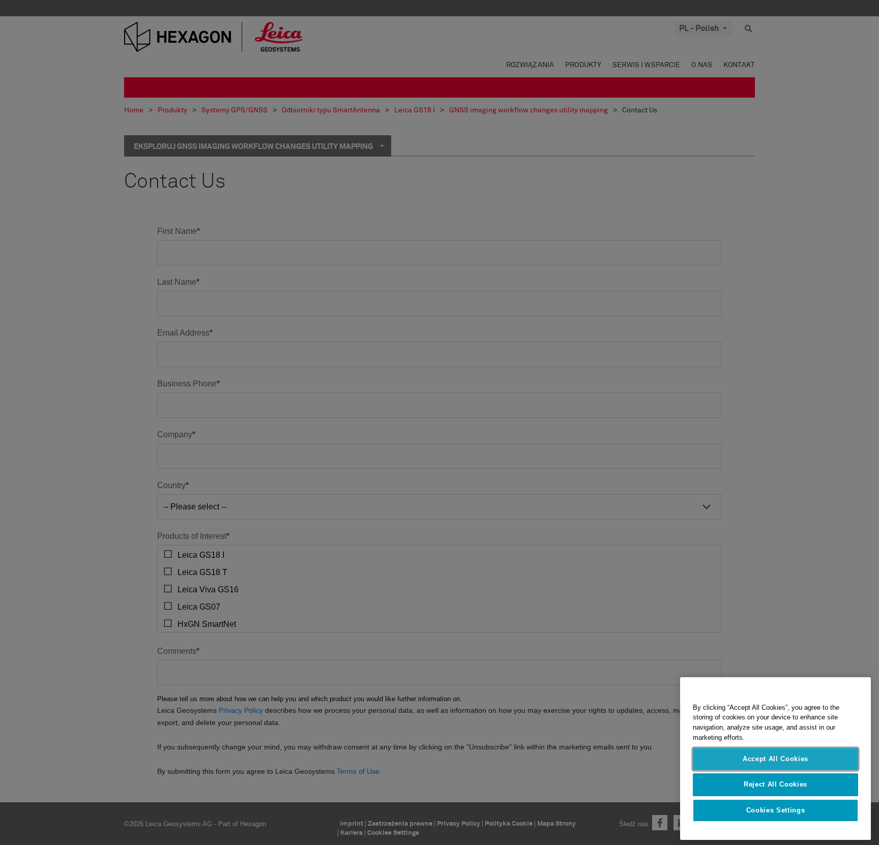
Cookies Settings (775, 810)
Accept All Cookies (775, 759)
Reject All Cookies (775, 784)
